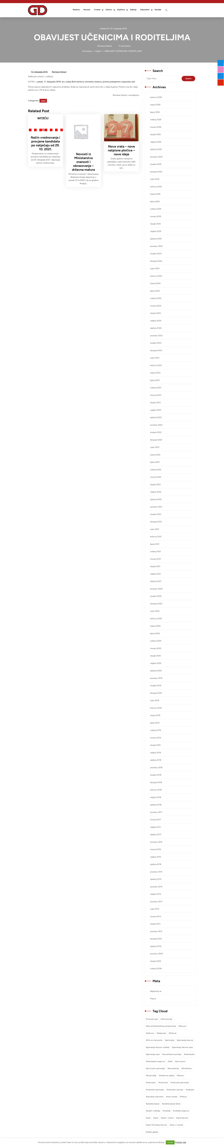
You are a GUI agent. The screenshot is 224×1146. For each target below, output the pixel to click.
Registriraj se (155, 991)
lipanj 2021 (154, 544)
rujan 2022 (154, 447)
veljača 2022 (155, 492)
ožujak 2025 (155, 224)
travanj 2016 (155, 849)
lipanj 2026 (155, 112)
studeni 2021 (155, 514)
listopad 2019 (156, 693)
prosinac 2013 (156, 901)
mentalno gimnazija (155, 1089)
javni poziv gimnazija (156, 1068)
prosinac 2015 (156, 872)
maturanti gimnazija (180, 1082)
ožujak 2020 (155, 656)
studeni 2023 (155, 343)
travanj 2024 (155, 306)
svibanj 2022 (155, 469)
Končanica (187, 1068)
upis (148, 1118)
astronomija (167, 1019)
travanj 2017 (155, 819)
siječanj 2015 (155, 879)
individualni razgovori (156, 1061)
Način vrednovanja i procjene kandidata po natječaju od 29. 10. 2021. (45, 143)
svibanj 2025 (155, 209)
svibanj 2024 (155, 298)
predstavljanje (153, 1104)
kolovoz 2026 (156, 97)
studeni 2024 (156, 253)
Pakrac (184, 1096)
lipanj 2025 (155, 201)
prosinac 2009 (156, 953)
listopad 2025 (156, 172)
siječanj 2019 (155, 760)
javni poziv (180, 1061)
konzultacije (174, 1068)
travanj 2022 (155, 477)
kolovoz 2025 (156, 186)
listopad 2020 (156, 604)
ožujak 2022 (155, 484)
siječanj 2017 (155, 834)
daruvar (183, 1026)
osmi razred (172, 1096)
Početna (76, 10)
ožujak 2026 (155, 134)
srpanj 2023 (155, 373)
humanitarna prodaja (172, 1054)
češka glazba (152, 1132)
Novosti (86, 10)
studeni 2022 (155, 432)
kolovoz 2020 (156, 618)
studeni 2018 (155, 775)
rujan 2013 (154, 909)
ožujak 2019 (155, 745)
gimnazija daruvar (185, 1040)
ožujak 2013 (155, 924)
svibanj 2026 (155, 119)
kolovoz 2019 (156, 708)
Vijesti (98, 51)
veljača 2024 (155, 321)
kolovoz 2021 (156, 536)
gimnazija (170, 1040)
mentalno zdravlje (175, 1089)
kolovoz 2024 (156, 276)
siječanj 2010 (156, 946)
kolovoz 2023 (156, 365)
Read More (44, 123)
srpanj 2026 (155, 104)
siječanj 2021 (155, 581)
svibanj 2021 (155, 551)
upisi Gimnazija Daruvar (157, 1125)
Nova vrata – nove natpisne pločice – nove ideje (121, 150)
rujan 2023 (154, 358)
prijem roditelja (153, 1111)
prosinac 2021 (156, 507)
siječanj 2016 (155, 864)
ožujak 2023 (155, 402)
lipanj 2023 (155, 380)
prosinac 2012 (156, 931)
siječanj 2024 (156, 328)
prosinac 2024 (156, 246)
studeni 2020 (156, 596)
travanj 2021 (155, 559)
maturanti (163, 1082)
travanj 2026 (155, 127)
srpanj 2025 (155, 194)
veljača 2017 (155, 827)
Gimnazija (86, 51)
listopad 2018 (156, 782)
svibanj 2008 (156, 968)
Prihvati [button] (170, 1142)
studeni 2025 (156, 164)
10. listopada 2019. (39, 72)
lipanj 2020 (155, 633)
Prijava (153, 998)
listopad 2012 (156, 939)
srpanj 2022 (155, 455)
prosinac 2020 (156, 589)
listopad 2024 (156, 261)
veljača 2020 (155, 663)
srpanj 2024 (155, 283)
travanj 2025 (155, 216)
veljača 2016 (155, 857)
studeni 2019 (155, 685)
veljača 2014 (155, 894)
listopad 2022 (156, 440)
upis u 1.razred (177, 1125)
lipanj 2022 (155, 462)
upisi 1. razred (167, 1118)
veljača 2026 (155, 142)
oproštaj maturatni (155, 1096)
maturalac (151, 1082)
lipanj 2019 (154, 723)
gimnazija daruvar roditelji (158, 1047)
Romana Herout (59, 72)
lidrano (181, 1075)
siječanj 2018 (155, 805)
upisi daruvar (182, 1118)
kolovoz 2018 (156, 790)
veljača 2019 (155, 752)
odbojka (190, 1089)
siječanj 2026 (156, 149)
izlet (170, 1061)
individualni (190, 1054)
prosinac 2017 (156, 812)
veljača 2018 (155, 797)
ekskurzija (162, 1033)
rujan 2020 (155, 611)
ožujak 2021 (155, 566)
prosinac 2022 (156, 425)
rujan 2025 (154, 179)
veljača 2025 (155, 231)
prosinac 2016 (156, 842)
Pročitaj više (180, 1142)
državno (150, 1033)
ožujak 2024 (155, 313)
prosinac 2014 (156, 887)
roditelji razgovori (181, 1111)
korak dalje (151, 1075)
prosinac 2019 (156, 678)
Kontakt (158, 10)
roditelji (167, 1111)
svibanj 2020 (155, 641)
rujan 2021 (154, 529)
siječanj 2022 (156, 499)
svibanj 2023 (155, 387)
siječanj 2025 (156, 239)
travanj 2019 (155, 738)
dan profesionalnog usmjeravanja (161, 1026)
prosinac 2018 (156, 767)
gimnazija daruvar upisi (183, 1047)
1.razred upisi (152, 1019)
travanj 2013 (155, 916)
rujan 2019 (154, 700)
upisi (156, 1118)
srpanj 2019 (155, 715)
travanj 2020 (155, 648)
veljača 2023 (155, 410)
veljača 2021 (155, 574)
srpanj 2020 (155, 626)
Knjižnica (121, 10)
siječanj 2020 (156, 670)
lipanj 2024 (155, 291)
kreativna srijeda (167, 1075)
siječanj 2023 (156, 417)
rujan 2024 (154, 268)
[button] (166, 10)
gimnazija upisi (153, 1054)
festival (173, 1033)
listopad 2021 (156, 522)
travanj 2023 (155, 395)
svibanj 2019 (155, 730)
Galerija (133, 10)
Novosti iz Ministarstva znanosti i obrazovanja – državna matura (83, 161)
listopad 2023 (156, 350)
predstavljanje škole (171, 1104)
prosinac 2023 (156, 335)
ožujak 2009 (155, 961)
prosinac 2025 (156, 157)
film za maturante (154, 1040)
